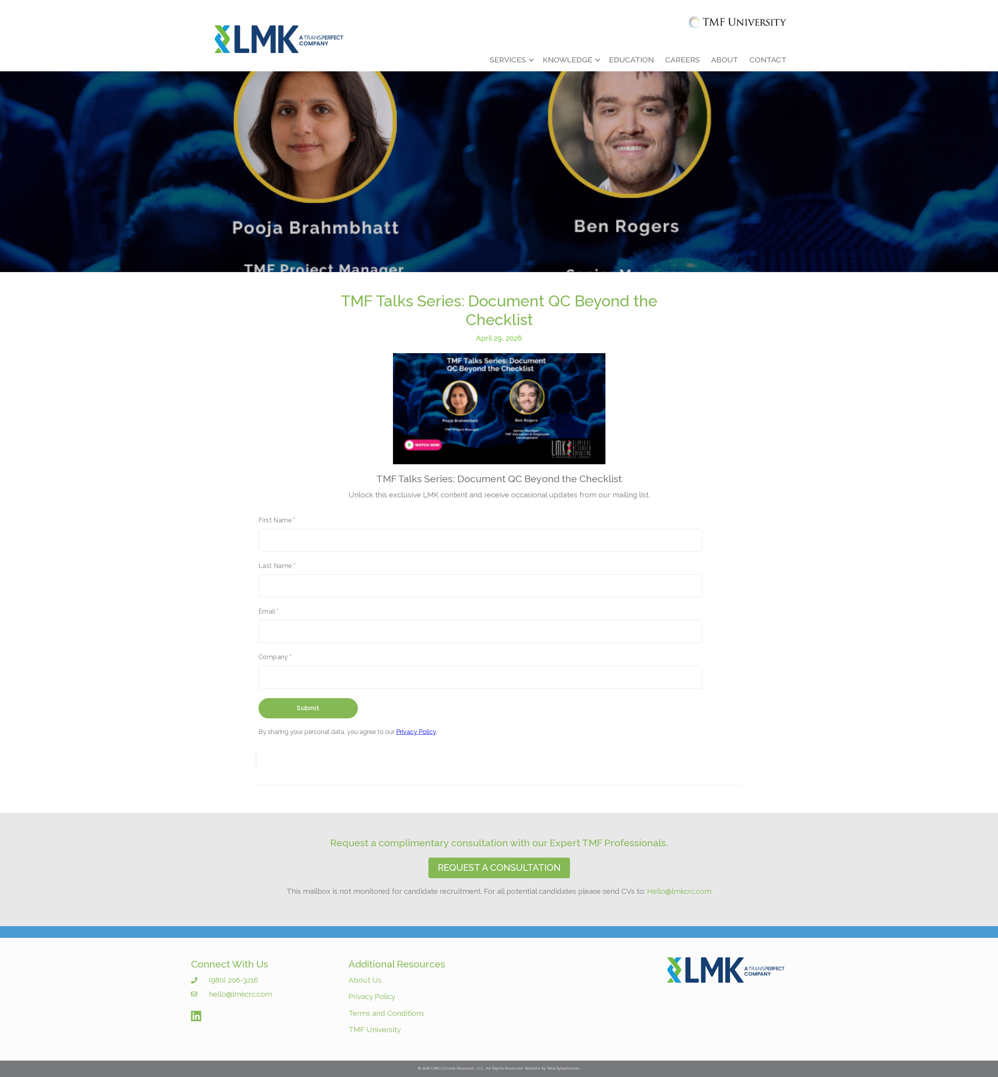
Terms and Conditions (386, 1013)
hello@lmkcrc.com (240, 994)
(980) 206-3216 (233, 980)
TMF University (375, 1029)
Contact (767, 59)
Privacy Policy (372, 996)
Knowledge (567, 59)
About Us (365, 980)
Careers (682, 59)
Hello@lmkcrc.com (679, 891)
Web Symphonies (563, 1068)
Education (631, 59)
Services (508, 59)
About (724, 59)
